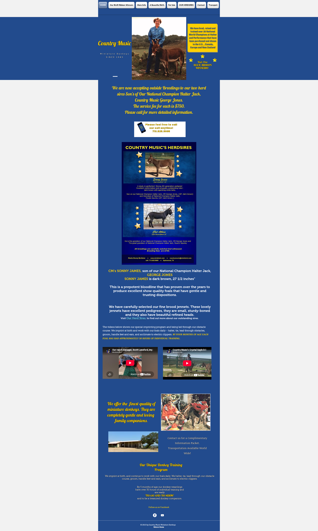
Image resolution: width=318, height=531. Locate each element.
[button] (141, 5)
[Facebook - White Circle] (155, 515)
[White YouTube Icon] (162, 515)
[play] (205, 428)
